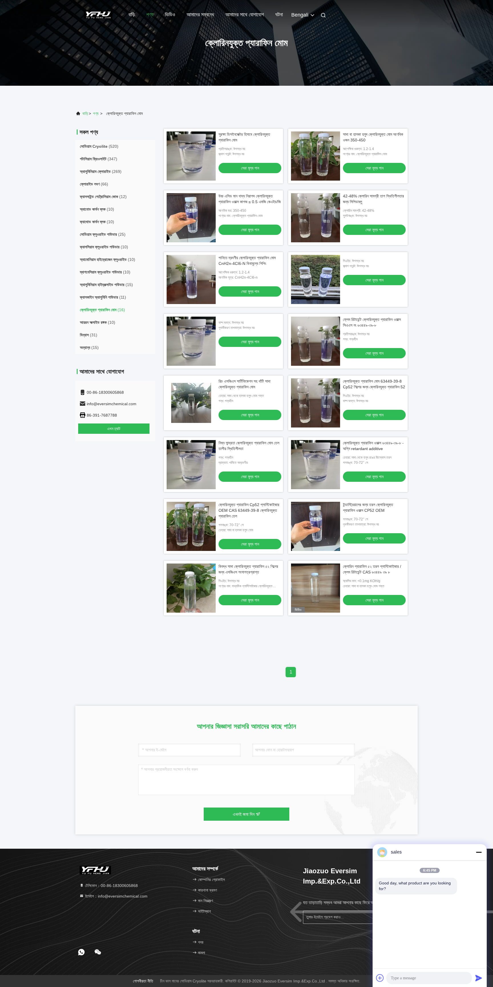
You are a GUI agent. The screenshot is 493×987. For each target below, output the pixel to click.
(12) (103, 196)
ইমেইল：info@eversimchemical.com (116, 896)
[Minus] (478, 852)
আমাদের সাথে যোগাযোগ (244, 14)
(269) (101, 171)
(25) (103, 234)
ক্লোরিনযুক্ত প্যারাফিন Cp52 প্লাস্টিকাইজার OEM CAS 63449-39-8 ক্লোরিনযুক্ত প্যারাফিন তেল (249, 510)
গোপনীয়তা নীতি (143, 981)
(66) (94, 184)
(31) (88, 335)
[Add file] (380, 978)
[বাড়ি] (98, 14)
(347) (98, 159)
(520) (99, 146)
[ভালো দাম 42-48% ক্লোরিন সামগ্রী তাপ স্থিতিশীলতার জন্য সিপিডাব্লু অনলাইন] (315, 217)
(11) (103, 297)
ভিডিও (170, 14)
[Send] (478, 978)
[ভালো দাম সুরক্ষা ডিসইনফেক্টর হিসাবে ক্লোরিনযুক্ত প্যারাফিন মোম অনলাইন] (191, 156)
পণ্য (149, 14)
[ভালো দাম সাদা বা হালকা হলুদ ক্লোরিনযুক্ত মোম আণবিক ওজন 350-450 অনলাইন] (315, 156)
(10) (97, 209)
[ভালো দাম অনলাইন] (315, 279)
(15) (106, 284)
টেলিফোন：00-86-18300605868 (111, 885)
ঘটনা (279, 14)
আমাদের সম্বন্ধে (200, 14)
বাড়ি (131, 14)
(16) (102, 309)
